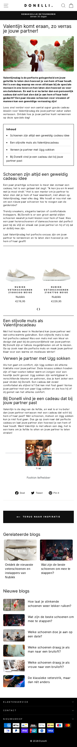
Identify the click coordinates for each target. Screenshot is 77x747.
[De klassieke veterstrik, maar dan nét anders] (14, 681)
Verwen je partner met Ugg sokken (32, 149)
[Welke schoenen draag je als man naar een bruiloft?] (14, 651)
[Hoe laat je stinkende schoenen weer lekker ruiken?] (14, 605)
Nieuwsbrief (13, 719)
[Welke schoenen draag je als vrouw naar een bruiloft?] (14, 666)
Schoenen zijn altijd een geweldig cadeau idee (40, 135)
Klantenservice (15, 702)
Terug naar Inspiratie (41, 516)
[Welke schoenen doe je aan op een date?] (14, 635)
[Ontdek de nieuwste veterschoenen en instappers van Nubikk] (20, 550)
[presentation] (37, 309)
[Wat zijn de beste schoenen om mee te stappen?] (56, 550)
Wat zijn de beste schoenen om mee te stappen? (55, 569)
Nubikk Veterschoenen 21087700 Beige (56, 290)
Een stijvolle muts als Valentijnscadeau (34, 142)
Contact (10, 710)
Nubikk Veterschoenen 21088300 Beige (20, 290)
